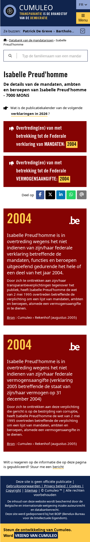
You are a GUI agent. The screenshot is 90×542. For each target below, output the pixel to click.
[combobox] (52, 56)
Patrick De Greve (37, 31)
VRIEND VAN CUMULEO (36, 535)
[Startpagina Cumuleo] (5, 40)
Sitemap (31, 490)
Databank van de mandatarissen (31, 40)
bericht (58, 466)
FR (81, 4)
